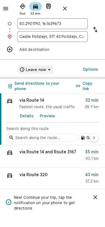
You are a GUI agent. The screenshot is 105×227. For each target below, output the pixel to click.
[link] (52, 119)
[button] (52, 156)
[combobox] (52, 23)
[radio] (22, 8)
